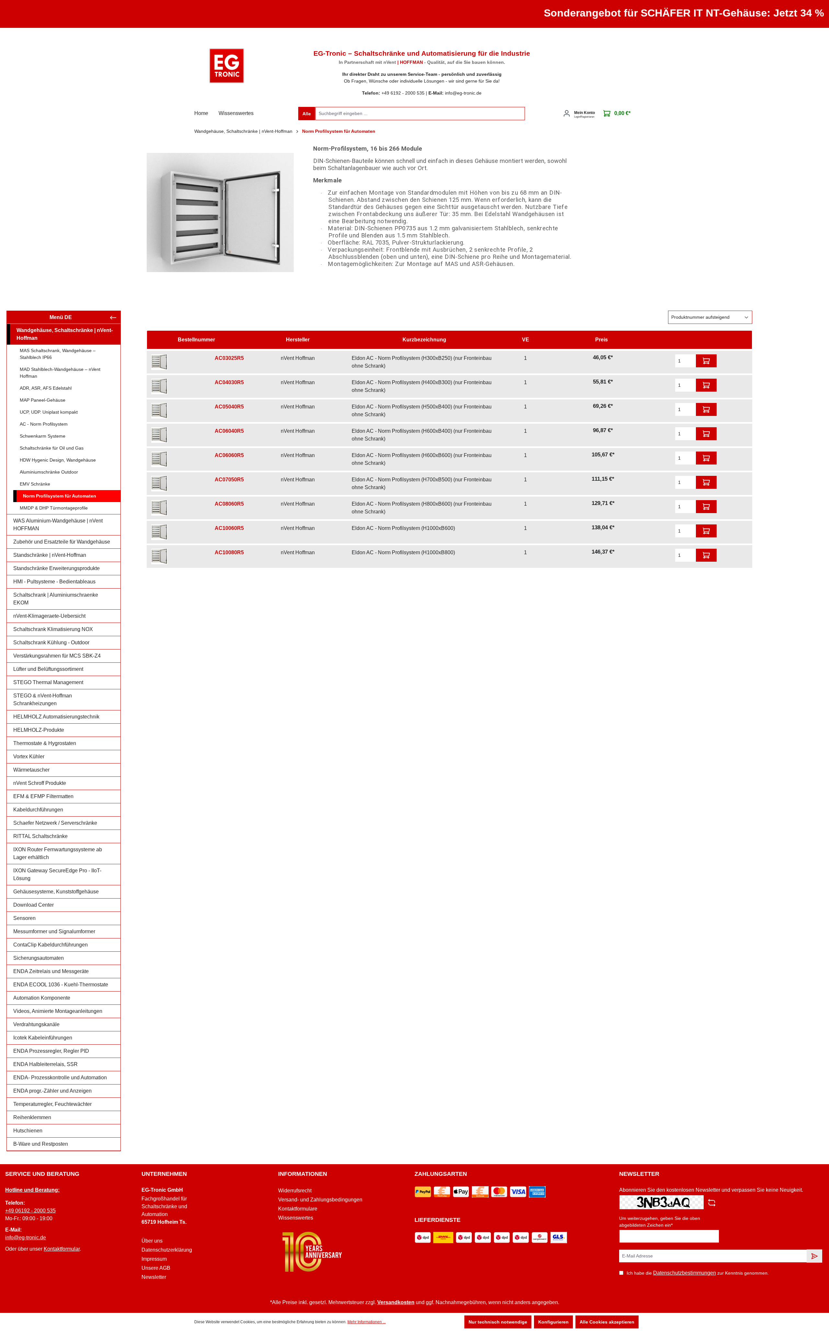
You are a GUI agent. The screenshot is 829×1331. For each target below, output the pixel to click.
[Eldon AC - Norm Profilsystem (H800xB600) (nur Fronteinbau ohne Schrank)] (159, 508)
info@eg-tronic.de (25, 1237)
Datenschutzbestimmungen (684, 1273)
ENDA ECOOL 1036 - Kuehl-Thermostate (60, 984)
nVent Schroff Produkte (39, 783)
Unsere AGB (156, 1268)
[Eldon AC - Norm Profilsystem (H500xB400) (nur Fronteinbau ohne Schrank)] (159, 411)
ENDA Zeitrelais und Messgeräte (51, 971)
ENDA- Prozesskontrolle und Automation (60, 1077)
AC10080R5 (229, 552)
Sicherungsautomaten (38, 958)
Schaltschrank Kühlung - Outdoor (51, 642)
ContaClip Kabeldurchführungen (50, 944)
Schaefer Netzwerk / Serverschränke (55, 823)
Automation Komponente (41, 998)
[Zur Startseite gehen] (226, 66)
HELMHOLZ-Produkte (38, 730)
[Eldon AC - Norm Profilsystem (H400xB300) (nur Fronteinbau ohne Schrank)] (159, 386)
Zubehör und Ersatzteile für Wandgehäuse (61, 542)
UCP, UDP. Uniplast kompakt (49, 412)
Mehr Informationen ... (366, 1322)
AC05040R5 (229, 406)
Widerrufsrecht (295, 1190)
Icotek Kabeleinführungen (42, 1037)
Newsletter (154, 1277)
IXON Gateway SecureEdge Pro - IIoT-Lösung (57, 874)
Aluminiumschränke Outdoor (49, 472)
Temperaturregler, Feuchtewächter (52, 1104)
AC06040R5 (229, 431)
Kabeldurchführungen (38, 809)
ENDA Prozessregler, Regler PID (51, 1051)
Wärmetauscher (31, 770)
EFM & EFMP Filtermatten (43, 796)
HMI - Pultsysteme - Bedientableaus (54, 581)
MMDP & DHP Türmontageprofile (54, 508)
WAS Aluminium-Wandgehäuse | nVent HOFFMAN (58, 524)
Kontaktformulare (297, 1208)
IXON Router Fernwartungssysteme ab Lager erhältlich (57, 853)
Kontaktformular (62, 1249)
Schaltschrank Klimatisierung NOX (53, 629)
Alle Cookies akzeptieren (607, 1322)
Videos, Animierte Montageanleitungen (57, 1011)
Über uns (152, 1241)
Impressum (154, 1259)
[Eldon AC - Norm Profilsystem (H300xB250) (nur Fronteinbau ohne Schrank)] (159, 362)
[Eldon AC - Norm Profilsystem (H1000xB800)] (159, 556)
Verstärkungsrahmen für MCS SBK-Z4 (57, 656)
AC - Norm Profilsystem (44, 424)
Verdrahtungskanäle (36, 1024)
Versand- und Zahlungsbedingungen (320, 1199)
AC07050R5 (229, 479)
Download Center (33, 905)
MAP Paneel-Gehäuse (42, 400)
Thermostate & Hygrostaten (44, 743)
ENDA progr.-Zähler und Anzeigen (52, 1091)
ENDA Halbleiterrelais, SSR (45, 1064)
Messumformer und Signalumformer (54, 931)
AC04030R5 (229, 382)
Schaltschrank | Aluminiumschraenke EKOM (55, 598)
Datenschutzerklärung (167, 1250)
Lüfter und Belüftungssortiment (48, 669)
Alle (306, 113)
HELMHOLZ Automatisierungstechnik (56, 716)
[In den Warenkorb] (706, 360)
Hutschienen (27, 1130)
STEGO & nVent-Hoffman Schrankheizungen (42, 699)
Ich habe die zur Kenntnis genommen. (698, 1273)
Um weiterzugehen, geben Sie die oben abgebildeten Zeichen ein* (659, 1222)
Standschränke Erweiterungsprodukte (56, 568)
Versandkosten (395, 1302)
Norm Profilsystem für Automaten (59, 496)
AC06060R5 (229, 455)
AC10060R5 (229, 528)
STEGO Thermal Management (48, 682)
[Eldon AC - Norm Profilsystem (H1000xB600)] (159, 532)
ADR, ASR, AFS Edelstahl (46, 388)
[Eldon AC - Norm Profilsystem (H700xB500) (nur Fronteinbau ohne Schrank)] (159, 483)
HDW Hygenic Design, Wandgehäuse (58, 460)
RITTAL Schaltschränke (40, 836)
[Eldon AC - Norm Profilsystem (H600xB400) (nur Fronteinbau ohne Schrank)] (159, 435)
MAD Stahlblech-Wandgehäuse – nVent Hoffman (60, 373)
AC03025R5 (229, 358)
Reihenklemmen (32, 1117)
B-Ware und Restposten (40, 1144)
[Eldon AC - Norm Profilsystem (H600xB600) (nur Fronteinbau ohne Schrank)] (159, 459)
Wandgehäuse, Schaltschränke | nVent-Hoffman (65, 334)
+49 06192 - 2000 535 (30, 1210)
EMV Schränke (35, 484)
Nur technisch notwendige (498, 1322)
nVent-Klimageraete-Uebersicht (49, 616)
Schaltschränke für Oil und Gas (52, 448)
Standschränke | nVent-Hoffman (49, 555)
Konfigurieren (553, 1322)
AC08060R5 (229, 504)
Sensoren (24, 918)
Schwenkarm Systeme (42, 436)
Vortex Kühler (28, 756)
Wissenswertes (295, 1218)
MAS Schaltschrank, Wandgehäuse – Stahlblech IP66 (58, 354)
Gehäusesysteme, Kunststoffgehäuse (56, 891)
